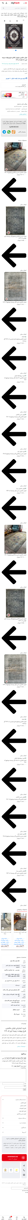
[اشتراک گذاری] (24, 1190)
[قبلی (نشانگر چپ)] (27, 1192)
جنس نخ (10, 13)
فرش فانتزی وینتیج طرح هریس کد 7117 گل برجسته (15, 340)
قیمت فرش (14, 78)
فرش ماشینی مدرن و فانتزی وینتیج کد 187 (15, 172)
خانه (26, 13)
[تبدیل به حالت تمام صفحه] (25, 1190)
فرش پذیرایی (23, 1106)
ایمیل (24, 1085)
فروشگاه (22, 13)
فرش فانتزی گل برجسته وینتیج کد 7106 (16, 417)
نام (25, 1084)
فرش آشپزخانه (23, 1108)
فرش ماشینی (16, 13)
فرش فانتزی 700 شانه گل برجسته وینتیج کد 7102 (15, 379)
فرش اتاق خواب (22, 1111)
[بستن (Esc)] (22, 1190)
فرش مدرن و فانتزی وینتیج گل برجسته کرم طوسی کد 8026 (15, 237)
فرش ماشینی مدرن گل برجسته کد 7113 (16, 491)
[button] (15, 50)
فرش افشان (23, 1103)
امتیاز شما (23, 1066)
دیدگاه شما (23, 1068)
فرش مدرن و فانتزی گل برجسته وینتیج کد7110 (14, 454)
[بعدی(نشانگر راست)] (25, 1192)
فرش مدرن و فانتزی (21, 1114)
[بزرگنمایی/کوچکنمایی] (27, 1190)
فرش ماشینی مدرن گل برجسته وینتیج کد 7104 (14, 302)
